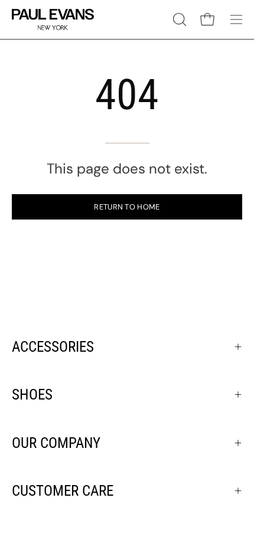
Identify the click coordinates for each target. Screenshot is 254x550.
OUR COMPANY (56, 442)
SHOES (32, 394)
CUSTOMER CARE (62, 490)
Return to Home (126, 207)
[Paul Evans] (53, 19)
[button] (178, 19)
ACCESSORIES (53, 346)
